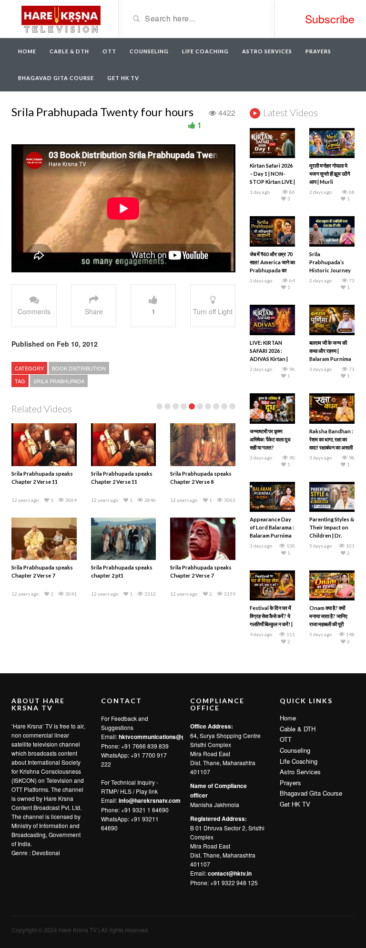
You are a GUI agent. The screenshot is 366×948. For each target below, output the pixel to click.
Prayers (318, 51)
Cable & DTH (69, 51)
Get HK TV (123, 78)
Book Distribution (79, 368)
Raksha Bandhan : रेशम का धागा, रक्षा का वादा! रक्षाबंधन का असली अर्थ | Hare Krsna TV (331, 447)
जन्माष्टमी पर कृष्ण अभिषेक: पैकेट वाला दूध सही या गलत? (270, 439)
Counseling (149, 51)
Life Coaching (205, 51)
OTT (109, 51)
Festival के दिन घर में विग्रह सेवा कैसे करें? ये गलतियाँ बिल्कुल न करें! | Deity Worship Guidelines (271, 624)
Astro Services (267, 51)
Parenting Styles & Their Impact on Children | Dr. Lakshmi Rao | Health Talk (331, 535)
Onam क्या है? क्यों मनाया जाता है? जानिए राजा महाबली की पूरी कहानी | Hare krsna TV (330, 624)
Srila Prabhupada (58, 381)
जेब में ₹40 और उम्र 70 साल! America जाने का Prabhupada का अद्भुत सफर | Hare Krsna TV (272, 270)
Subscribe (330, 19)
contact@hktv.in (230, 873)
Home (27, 51)
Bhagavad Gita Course (56, 78)
